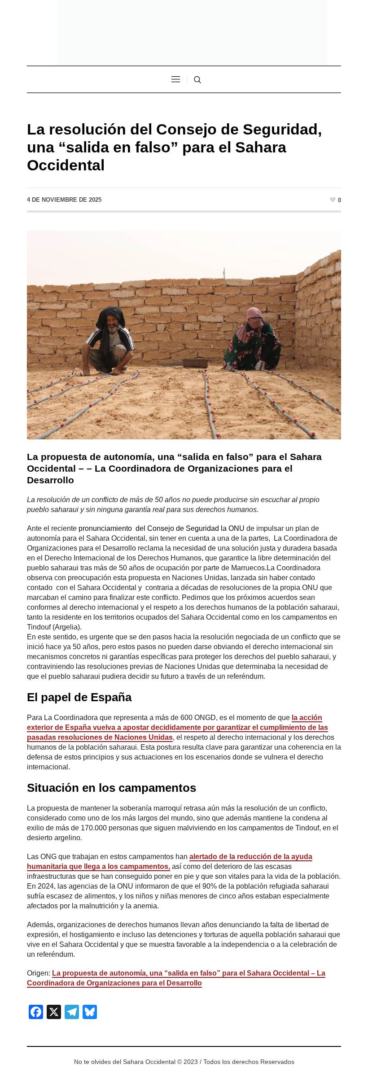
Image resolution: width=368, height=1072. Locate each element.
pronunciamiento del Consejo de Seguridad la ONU (162, 528)
